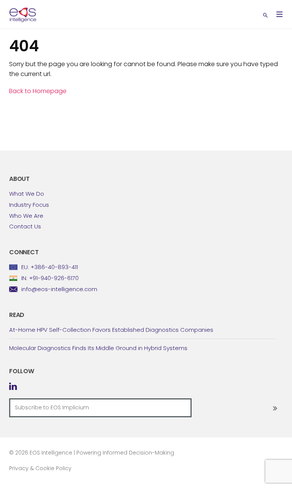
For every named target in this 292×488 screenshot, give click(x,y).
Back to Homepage (38, 91)
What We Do (26, 194)
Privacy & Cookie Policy (40, 468)
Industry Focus (29, 205)
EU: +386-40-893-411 (49, 267)
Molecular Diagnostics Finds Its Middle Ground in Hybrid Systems (98, 348)
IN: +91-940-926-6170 (50, 278)
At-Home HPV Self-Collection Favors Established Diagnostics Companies (111, 330)
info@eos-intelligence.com (59, 289)
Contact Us (25, 226)
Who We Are (26, 216)
